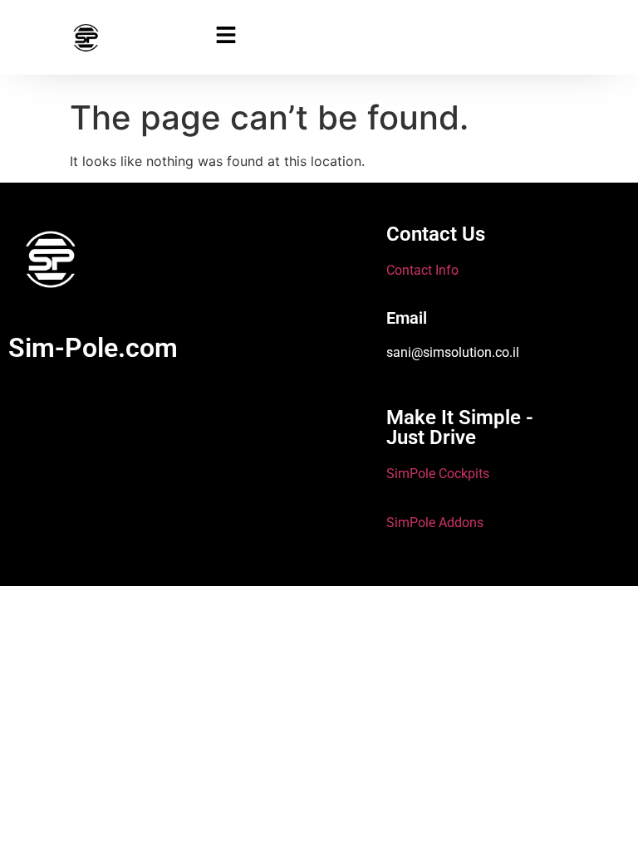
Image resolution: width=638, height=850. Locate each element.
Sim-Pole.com (93, 348)
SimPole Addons (434, 522)
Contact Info (422, 270)
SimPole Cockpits (437, 473)
